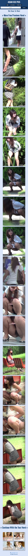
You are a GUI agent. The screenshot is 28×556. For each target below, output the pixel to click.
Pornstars (19, 5)
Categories (12, 5)
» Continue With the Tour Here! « (14, 527)
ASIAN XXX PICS (14, 2)
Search (24, 7)
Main (7, 5)
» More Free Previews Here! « (14, 15)
